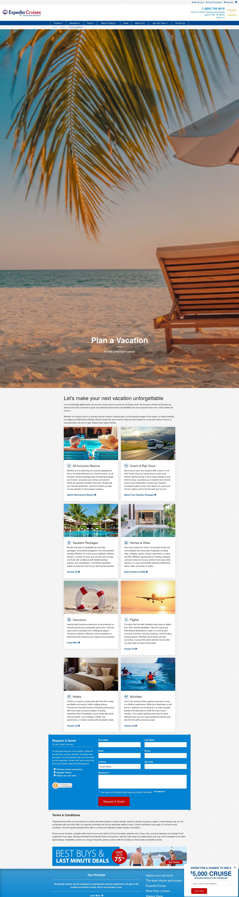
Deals (125, 23)
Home (54, 27)
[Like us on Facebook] (236, 2)
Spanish (229, 2)
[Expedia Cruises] (41, 12)
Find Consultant (215, 2)
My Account (198, 2)
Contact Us (180, 23)
